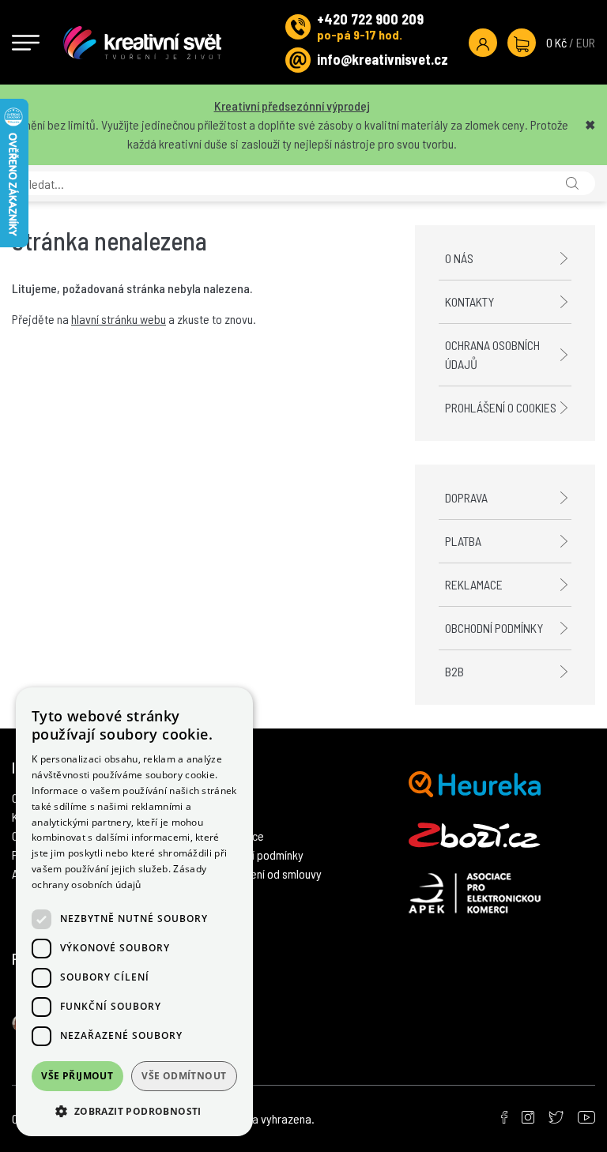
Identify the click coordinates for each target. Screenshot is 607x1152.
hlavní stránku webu (118, 318)
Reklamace (474, 584)
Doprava (466, 497)
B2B (454, 671)
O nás (459, 257)
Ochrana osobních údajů (492, 354)
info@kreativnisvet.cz (382, 59)
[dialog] (134, 911)
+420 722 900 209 (370, 19)
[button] (134, 1110)
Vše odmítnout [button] (183, 1075)
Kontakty (469, 301)
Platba (463, 540)
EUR (585, 42)
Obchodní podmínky (494, 627)
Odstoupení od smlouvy (266, 873)
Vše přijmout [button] (77, 1075)
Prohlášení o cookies (500, 407)
